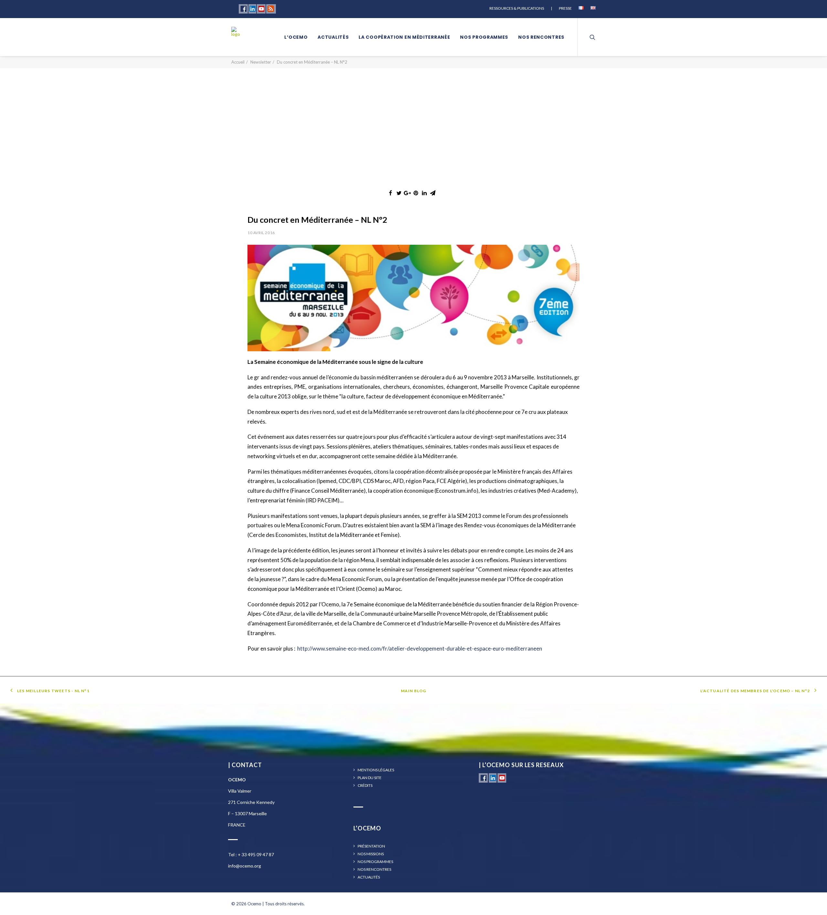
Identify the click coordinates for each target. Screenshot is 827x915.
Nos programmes (484, 37)
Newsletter (260, 62)
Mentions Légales (376, 770)
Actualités (333, 37)
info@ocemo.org (244, 866)
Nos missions (371, 854)
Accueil (238, 62)
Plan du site (370, 778)
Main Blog (413, 690)
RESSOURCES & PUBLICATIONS (516, 8)
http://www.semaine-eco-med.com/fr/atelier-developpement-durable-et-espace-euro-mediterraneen (419, 648)
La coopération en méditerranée (404, 37)
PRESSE (565, 8)
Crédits (365, 785)
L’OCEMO (296, 37)
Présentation (371, 846)
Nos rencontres (541, 37)
